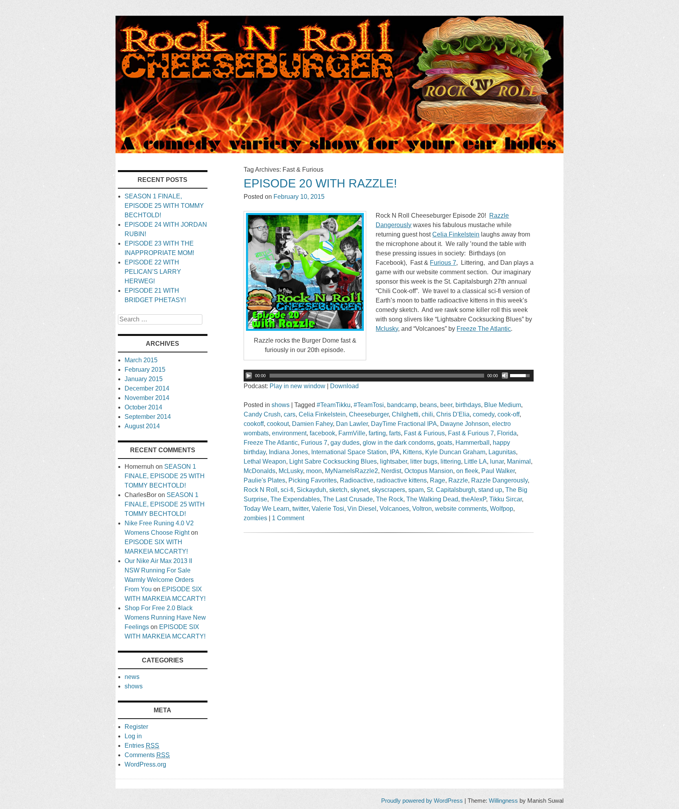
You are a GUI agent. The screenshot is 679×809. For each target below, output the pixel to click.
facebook (322, 433)
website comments (461, 508)
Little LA (475, 461)
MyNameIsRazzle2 (351, 471)
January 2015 (144, 379)
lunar (497, 461)
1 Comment (288, 518)
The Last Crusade (348, 499)
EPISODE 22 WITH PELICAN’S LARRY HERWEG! (153, 271)
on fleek (467, 471)
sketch (338, 489)
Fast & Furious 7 (471, 433)
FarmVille (351, 433)
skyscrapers (388, 489)
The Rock (389, 499)
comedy (483, 414)
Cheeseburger (369, 414)
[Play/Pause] (249, 375)
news (132, 676)
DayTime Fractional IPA (404, 423)
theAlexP (473, 499)
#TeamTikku (334, 405)
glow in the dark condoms (398, 442)
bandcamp (402, 405)
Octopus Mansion (428, 471)
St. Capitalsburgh (451, 489)
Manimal (519, 461)
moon (314, 471)
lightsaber (393, 461)
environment (289, 433)
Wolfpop (501, 508)
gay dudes (345, 442)
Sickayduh (311, 489)
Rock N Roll (260, 489)
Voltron (422, 508)
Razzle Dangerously (499, 480)
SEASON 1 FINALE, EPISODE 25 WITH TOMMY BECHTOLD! (164, 205)
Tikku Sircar (505, 499)
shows (281, 405)
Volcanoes (394, 508)
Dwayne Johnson (464, 423)
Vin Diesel (361, 508)
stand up (490, 489)
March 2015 (141, 360)
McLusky (291, 471)
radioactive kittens (401, 480)
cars (289, 414)
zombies (255, 518)
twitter (300, 508)
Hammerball (472, 442)
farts (395, 433)
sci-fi (287, 489)
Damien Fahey (312, 423)
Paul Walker (498, 471)
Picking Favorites (312, 480)
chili (427, 414)
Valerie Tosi (328, 508)
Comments (147, 755)
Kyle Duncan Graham (455, 452)
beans (428, 405)
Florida (507, 433)
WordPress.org (145, 764)
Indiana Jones (288, 452)
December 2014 (147, 388)
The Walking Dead (432, 499)
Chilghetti (405, 414)
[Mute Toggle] (505, 375)
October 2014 (143, 407)
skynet (360, 489)
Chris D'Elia (453, 414)
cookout (278, 423)
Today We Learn (266, 508)
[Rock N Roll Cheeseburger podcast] (339, 151)
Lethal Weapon (265, 461)
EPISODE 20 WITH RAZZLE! (320, 183)
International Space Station (349, 452)
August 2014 (142, 426)
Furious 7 (314, 442)
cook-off (508, 414)
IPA (395, 452)
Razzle (458, 480)
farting (377, 433)
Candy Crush (262, 414)
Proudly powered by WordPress (422, 800)
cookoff (254, 423)
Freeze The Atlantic (271, 442)
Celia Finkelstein (322, 414)
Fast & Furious (424, 433)
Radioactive (356, 480)
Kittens (412, 452)
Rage (437, 480)
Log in (133, 736)
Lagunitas (502, 452)
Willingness (503, 800)
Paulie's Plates (264, 480)
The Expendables (295, 499)
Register (136, 726)
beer (446, 405)
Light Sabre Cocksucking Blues (333, 461)
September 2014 (148, 416)
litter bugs (423, 461)
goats (444, 442)
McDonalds (259, 471)
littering (450, 461)
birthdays (468, 405)
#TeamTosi (369, 405)
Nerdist (391, 471)
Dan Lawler (352, 423)
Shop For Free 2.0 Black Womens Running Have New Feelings (165, 617)
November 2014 (147, 397)
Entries (142, 745)
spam (416, 489)
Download (344, 386)
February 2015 (145, 369)
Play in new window (297, 386)
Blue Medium (502, 405)
